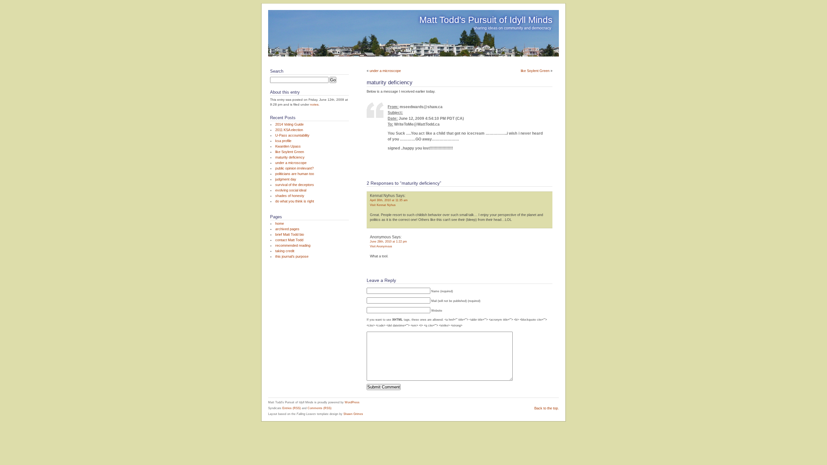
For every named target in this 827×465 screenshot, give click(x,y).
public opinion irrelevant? (294, 168)
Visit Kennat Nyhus (383, 205)
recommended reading (292, 245)
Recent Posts (283, 117)
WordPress (352, 402)
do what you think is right (294, 201)
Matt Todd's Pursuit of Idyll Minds (485, 20)
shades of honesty (289, 196)
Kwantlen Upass (288, 146)
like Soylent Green (289, 152)
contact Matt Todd (289, 240)
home (279, 223)
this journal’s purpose (292, 256)
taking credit (284, 251)
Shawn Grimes (353, 414)
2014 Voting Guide (289, 124)
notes (314, 104)
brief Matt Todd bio (289, 234)
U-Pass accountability (292, 135)
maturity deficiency (290, 157)
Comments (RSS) (319, 408)
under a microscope (291, 163)
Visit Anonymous (381, 246)
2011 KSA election (289, 130)
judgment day (285, 179)
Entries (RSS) (291, 408)
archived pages (287, 229)
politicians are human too (294, 174)
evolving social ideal (290, 190)
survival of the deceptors (294, 185)
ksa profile (283, 141)
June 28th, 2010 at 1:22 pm (388, 241)
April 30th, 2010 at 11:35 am (389, 200)
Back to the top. (546, 408)
